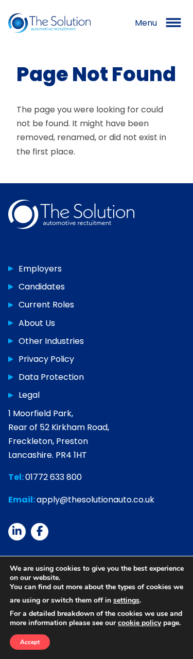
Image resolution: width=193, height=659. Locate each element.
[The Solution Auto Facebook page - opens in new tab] (39, 531)
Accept (30, 642)
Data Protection (51, 377)
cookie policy (139, 623)
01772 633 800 (53, 477)
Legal (29, 395)
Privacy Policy (46, 359)
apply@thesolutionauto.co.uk (95, 500)
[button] (160, 23)
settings (126, 600)
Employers (40, 269)
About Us (37, 323)
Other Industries (51, 341)
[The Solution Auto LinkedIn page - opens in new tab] (17, 531)
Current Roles (46, 305)
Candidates (42, 287)
